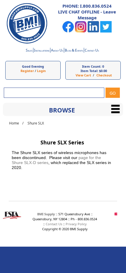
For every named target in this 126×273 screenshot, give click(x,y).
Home (14, 123)
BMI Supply (46, 214)
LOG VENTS (74, 51)
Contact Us (54, 224)
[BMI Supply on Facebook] (68, 31)
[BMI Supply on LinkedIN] (93, 31)
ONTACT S (92, 51)
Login (41, 71)
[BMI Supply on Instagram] (80, 31)
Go (113, 93)
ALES (29, 51)
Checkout (104, 75)
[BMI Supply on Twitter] (106, 31)
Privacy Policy (76, 224)
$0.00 (103, 71)
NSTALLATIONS (42, 51)
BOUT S (57, 51)
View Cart (83, 75)
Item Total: (89, 71)
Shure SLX (36, 123)
